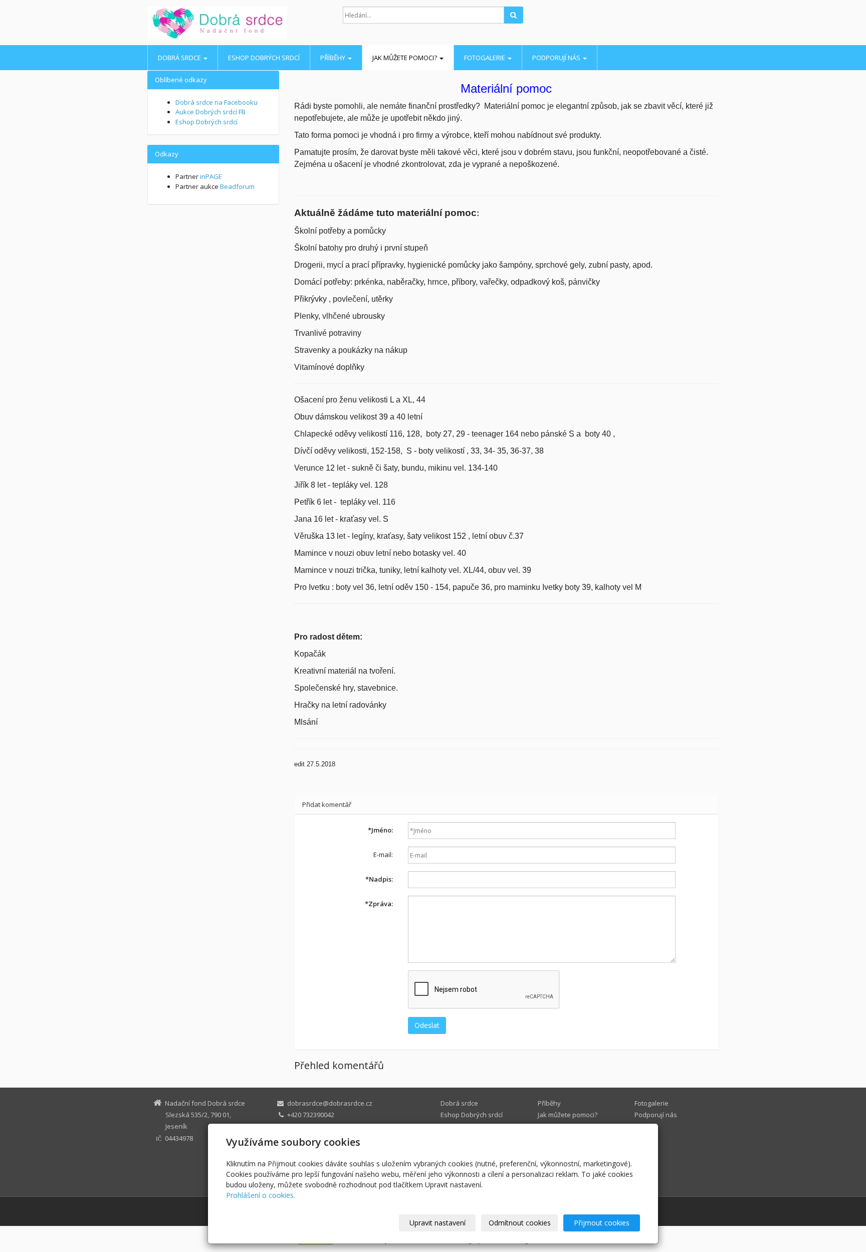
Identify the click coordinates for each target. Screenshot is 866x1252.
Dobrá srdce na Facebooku (216, 102)
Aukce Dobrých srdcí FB (210, 111)
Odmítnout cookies (520, 1222)
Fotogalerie (485, 57)
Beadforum (237, 186)
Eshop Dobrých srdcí (264, 57)
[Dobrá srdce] (237, 23)
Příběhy (333, 57)
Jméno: (380, 829)
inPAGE (211, 176)
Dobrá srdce (180, 57)
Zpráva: (379, 903)
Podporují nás (557, 57)
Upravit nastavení (437, 1222)
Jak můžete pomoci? (405, 57)
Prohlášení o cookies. (260, 1195)
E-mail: (383, 854)
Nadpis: (379, 879)
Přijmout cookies (601, 1222)
